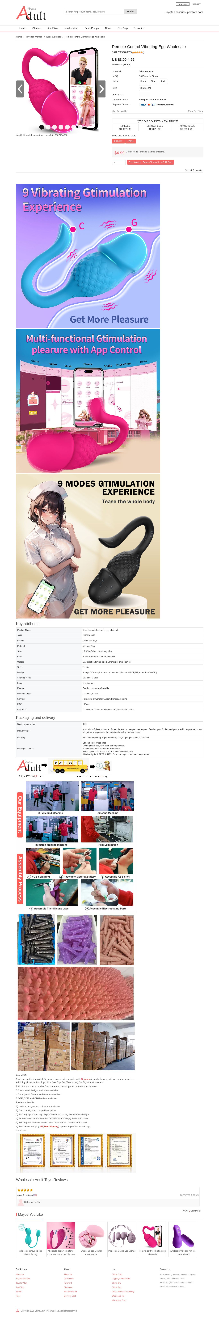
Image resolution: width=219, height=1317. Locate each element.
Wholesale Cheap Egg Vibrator (122, 1251)
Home (22, 28)
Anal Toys (53, 28)
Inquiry (118, 141)
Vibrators (37, 28)
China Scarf (117, 1274)
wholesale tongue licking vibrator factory (30, 1253)
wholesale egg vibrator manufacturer (91, 1253)
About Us (68, 1274)
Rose (18, 1296)
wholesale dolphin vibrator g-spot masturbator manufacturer (61, 1253)
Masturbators (71, 28)
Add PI (140, 141)
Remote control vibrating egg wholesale (152, 1253)
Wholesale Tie (118, 1296)
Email (131, 141)
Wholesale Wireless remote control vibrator (182, 1253)
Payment (68, 1283)
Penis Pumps (92, 28)
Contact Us (69, 1279)
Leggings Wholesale (121, 1279)
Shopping (68, 1287)
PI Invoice (139, 28)
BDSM (18, 1292)
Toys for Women (34, 36)
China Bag (116, 1287)
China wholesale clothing (123, 1292)
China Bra (116, 1283)
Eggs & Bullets (53, 36)
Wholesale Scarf (119, 1300)
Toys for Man (21, 1283)
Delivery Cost (70, 1296)
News (108, 28)
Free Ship (123, 28)
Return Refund (70, 1292)
